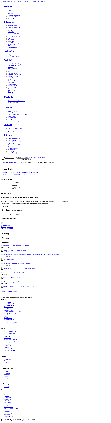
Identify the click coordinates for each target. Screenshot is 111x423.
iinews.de (6, 387)
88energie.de (7, 344)
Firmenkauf (11, 71)
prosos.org (7, 400)
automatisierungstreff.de (10, 339)
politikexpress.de (8, 416)
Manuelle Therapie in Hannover (28, 268)
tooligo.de (7, 374)
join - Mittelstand (22, 421)
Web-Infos (8, 60)
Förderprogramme (13, 148)
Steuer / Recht (11, 90)
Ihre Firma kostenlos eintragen (9, 291)
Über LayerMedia (12, 16)
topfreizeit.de (7, 397)
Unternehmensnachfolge (14, 145)
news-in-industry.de (9, 333)
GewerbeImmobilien (13, 76)
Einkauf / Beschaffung (14, 36)
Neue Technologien (13, 28)
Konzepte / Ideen (12, 73)
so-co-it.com (7, 376)
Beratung (10, 67)
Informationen (11, 78)
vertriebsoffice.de (9, 319)
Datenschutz (36, 1)
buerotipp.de (7, 314)
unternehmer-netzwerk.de (11, 313)
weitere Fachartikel (13, 47)
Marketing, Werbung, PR (14, 33)
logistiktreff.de (8, 342)
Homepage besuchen (7, 227)
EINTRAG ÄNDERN (22, 172)
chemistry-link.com (9, 350)
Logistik (10, 38)
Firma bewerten (5, 225)
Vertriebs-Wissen (12, 35)
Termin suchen (12, 129)
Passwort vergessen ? (40, 157)
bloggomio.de (8, 302)
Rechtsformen (11, 151)
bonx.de (6, 316)
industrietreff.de (8, 334)
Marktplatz (9, 97)
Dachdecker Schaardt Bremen (26, 286)
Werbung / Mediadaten (13, 1)
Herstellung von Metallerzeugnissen (17, 114)
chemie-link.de (8, 349)
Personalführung (12, 25)
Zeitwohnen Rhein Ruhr (22, 272)
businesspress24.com (10, 321)
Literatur (8, 135)
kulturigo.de (7, 399)
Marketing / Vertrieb (13, 81)
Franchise (10, 146)
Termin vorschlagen (13, 131)
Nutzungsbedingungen (14, 15)
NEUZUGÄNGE (34, 172)
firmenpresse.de (8, 307)
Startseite (3, 1)
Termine (8, 124)
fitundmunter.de (8, 407)
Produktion (11, 39)
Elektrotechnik (12, 119)
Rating (9, 154)
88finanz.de (7, 361)
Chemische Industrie (13, 113)
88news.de (7, 393)
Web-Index (9, 51)
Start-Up (10, 89)
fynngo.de (7, 411)
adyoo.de (6, 405)
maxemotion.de (8, 413)
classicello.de (7, 402)
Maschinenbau (12, 117)
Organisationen (12, 84)
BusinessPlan (11, 143)
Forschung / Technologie (14, 74)
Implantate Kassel (17, 282)
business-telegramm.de (10, 322)
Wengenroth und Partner (22, 245)
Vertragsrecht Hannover (21, 250)
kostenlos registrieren (27, 157)
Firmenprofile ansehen (14, 102)
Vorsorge (10, 30)
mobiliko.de (7, 373)
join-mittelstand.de (9, 304)
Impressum (44, 1)
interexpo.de (7, 308)
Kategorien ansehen (13, 55)
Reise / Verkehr (12, 87)
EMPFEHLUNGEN (7, 174)
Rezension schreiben (7, 228)
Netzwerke (11, 32)
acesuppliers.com (9, 378)
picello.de (6, 403)
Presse (9, 12)
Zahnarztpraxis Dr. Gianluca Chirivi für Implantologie (46, 254)
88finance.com (8, 359)
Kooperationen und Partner (15, 142)
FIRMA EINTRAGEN (8, 172)
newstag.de (7, 414)
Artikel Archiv (28, 1)
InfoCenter (9, 22)
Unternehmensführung (14, 27)
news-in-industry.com (10, 331)
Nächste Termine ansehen (15, 128)
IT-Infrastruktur (12, 46)
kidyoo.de (7, 394)
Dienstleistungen (12, 68)
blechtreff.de (7, 338)
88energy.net (7, 345)
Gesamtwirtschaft (12, 111)
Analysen (8, 108)
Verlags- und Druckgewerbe (15, 121)
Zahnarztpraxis (14, 259)
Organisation (11, 44)
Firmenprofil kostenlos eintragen (16, 101)
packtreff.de (7, 336)
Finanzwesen (11, 41)
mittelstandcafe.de (9, 305)
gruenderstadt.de (8, 310)
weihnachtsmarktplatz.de (11, 408)
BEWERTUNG (18, 174)
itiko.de (6, 371)
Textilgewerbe (11, 116)
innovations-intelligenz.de (11, 341)
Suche (21, 1)
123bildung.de (8, 318)
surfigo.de (7, 347)
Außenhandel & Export (14, 65)
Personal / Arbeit (12, 85)
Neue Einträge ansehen (14, 104)
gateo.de (6, 396)
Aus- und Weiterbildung (14, 64)
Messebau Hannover (19, 277)
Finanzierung (11, 70)
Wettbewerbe (11, 93)
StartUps (16, 162)
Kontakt (10, 10)
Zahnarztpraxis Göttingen (23, 263)
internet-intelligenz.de (10, 410)
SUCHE (26, 174)
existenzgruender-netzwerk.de (12, 311)
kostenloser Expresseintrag (15, 56)
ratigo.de (6, 362)
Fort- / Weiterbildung (13, 43)
